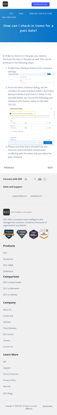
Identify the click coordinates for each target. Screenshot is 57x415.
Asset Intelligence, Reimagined (21, 212)
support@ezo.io (20, 196)
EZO (11, 13)
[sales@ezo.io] (36, 192)
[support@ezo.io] (19, 192)
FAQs (21, 13)
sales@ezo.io (36, 196)
